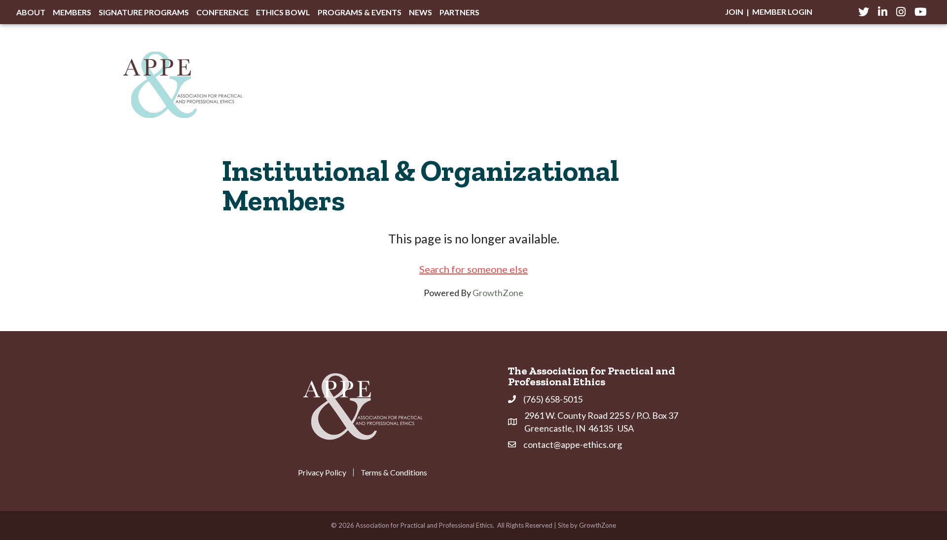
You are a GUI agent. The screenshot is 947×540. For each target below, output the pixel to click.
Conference (222, 12)
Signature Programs (144, 12)
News (420, 12)
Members (72, 12)
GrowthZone (498, 292)
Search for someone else (473, 269)
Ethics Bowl (283, 12)
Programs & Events (359, 12)
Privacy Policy (322, 472)
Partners (459, 12)
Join (734, 11)
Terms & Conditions (394, 472)
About (30, 12)
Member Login (782, 11)
